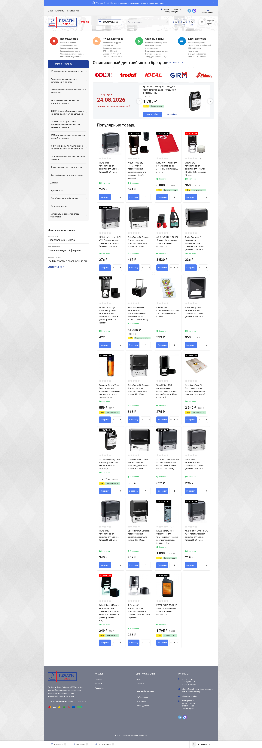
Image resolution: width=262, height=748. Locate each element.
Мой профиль (142, 697)
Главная (98, 679)
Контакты (140, 684)
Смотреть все (55, 267)
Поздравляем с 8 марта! (61, 239)
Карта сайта (81, 702)
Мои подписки (142, 706)
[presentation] (139, 101)
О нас (138, 679)
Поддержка (99, 688)
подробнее (172, 114)
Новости (98, 684)
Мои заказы (141, 701)
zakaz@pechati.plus (189, 696)
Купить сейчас (152, 114)
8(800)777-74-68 (171, 9)
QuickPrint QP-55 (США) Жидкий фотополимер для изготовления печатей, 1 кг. (159, 89)
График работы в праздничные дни (68, 261)
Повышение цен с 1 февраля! (64, 250)
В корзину (104, 197)
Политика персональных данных (60, 702)
